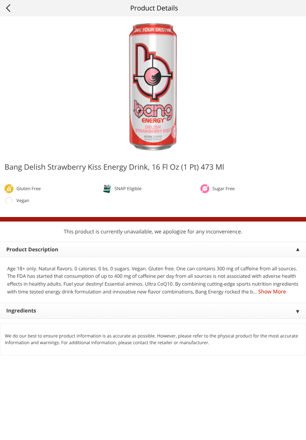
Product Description (32, 249)
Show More (272, 291)
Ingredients (21, 310)
